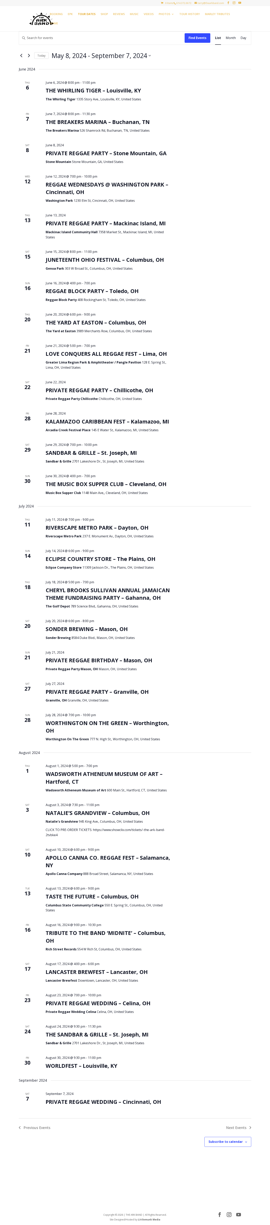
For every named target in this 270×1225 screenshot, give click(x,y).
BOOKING (56, 14)
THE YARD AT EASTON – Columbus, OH (96, 322)
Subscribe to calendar (226, 1141)
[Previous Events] (21, 55)
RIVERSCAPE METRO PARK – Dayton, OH (97, 527)
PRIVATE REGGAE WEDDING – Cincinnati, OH (103, 1101)
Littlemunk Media (149, 1219)
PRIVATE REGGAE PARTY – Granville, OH (97, 691)
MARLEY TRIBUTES (217, 14)
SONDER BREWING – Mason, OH (87, 629)
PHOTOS (164, 14)
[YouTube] (239, 2)
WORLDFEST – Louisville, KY (81, 1065)
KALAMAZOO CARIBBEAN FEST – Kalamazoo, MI (107, 421)
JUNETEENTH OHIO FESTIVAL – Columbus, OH (105, 259)
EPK (70, 14)
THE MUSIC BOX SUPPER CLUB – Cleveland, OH (106, 484)
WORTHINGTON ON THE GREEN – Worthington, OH (107, 726)
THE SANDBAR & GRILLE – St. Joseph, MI (97, 1034)
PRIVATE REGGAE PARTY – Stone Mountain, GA (106, 153)
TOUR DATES (86, 14)
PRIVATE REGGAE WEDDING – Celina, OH (98, 1003)
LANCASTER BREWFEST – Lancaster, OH (97, 972)
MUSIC (134, 14)
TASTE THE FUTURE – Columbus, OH (92, 896)
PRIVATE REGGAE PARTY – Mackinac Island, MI (106, 223)
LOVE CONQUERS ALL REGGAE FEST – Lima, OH (106, 353)
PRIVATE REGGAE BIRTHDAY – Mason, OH (99, 660)
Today (41, 55)
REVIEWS (119, 14)
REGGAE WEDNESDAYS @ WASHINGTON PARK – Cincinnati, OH (107, 188)
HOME (54, 23)
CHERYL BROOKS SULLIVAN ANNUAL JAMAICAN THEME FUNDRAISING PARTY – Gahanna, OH (108, 593)
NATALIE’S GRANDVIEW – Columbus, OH (98, 813)
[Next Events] (28, 55)
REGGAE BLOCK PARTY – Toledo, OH (92, 291)
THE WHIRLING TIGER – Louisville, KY (93, 90)
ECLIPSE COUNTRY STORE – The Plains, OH (100, 559)
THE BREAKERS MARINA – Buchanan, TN (98, 122)
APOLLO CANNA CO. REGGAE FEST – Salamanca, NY (108, 861)
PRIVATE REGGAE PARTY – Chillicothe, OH (99, 390)
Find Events (197, 38)
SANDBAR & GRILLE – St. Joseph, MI (91, 452)
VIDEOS (149, 14)
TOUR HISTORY (189, 14)
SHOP (104, 14)
